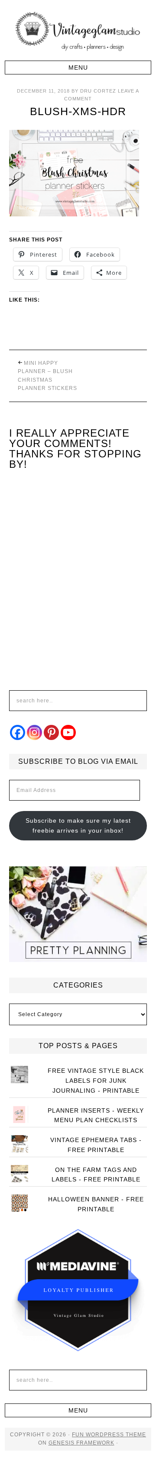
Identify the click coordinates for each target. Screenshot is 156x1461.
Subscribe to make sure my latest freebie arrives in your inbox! (78, 825)
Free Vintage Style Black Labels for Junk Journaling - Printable (96, 1080)
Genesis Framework (81, 1443)
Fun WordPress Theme (109, 1435)
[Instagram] (34, 732)
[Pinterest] (51, 732)
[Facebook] (17, 732)
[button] (78, 67)
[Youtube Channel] (68, 732)
